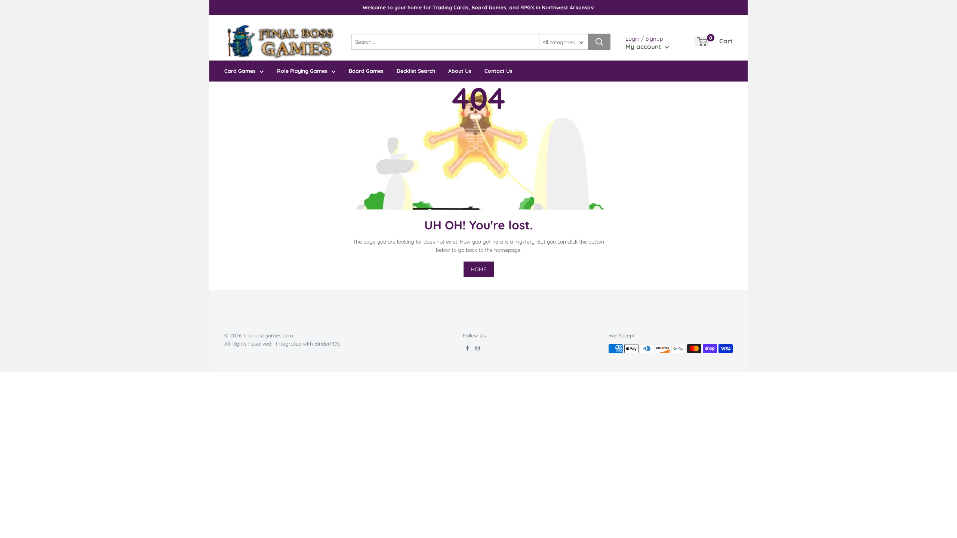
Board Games (366, 71)
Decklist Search (416, 71)
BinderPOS (327, 343)
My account (644, 46)
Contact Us (498, 71)
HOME (478, 269)
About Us (459, 71)
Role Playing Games (302, 71)
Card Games (240, 71)
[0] (702, 41)
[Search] (599, 42)
